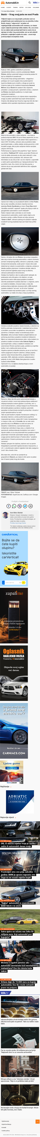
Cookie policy (6, 1130)
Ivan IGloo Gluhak (9, 11)
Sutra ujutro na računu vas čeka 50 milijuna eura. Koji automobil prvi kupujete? (17, 934)
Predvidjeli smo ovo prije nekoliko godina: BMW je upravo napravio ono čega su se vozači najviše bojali (18, 875)
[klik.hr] (4, 993)
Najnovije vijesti (7, 817)
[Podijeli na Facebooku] (9, 506)
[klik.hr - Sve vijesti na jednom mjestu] (36, 3)
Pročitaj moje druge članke (18, 523)
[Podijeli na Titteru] (25, 506)
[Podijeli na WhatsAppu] (14, 506)
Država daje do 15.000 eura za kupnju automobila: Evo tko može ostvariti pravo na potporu (18, 985)
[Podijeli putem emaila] (30, 506)
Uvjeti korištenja (6, 1124)
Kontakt (4, 1127)
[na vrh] (38, 1122)
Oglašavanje (5, 1121)
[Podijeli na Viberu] (19, 506)
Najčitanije (4, 786)
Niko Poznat (7, 841)
